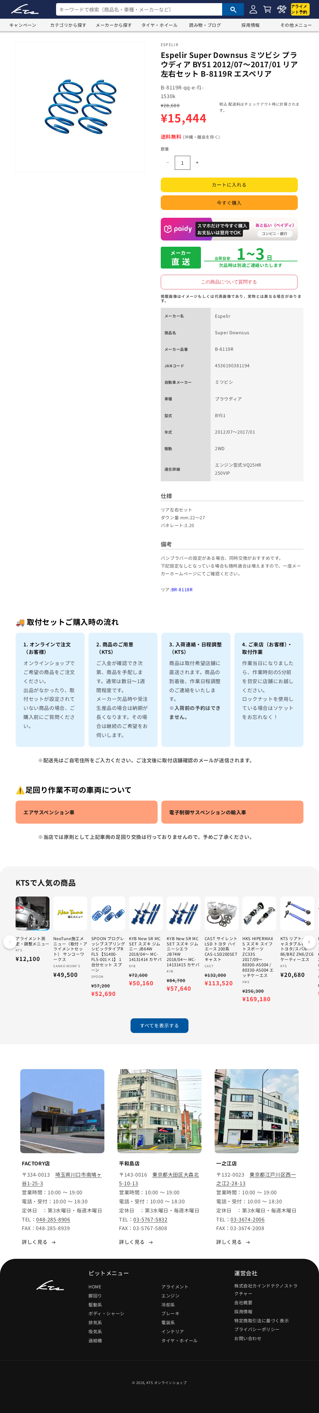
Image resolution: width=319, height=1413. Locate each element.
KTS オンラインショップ (166, 1382)
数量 (165, 149)
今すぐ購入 (229, 202)
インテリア (172, 1331)
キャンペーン (22, 25)
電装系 (168, 1322)
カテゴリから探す (68, 25)
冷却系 (168, 1304)
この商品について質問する (229, 281)
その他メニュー (296, 25)
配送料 (234, 104)
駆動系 (95, 1304)
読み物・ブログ (205, 25)
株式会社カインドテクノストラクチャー (266, 1289)
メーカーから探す (114, 25)
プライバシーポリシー (257, 1329)
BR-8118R (182, 589)
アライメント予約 (299, 9)
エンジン (170, 1295)
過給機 (95, 1340)
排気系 (95, 1322)
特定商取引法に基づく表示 (261, 1320)
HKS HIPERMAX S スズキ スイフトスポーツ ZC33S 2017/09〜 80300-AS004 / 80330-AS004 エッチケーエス (258, 957)
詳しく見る (35, 1241)
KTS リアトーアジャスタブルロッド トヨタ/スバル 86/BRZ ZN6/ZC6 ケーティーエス (297, 949)
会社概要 (243, 1302)
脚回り (95, 1295)
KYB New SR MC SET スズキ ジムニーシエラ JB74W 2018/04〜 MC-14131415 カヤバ (183, 952)
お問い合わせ (248, 1338)
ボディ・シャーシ (106, 1313)
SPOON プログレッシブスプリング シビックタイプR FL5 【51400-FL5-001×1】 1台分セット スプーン (108, 954)
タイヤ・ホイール (159, 25)
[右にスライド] (309, 942)
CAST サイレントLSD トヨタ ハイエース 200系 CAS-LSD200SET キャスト (221, 949)
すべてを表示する (159, 1025)
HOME (94, 1286)
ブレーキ (170, 1313)
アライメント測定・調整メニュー (33, 941)
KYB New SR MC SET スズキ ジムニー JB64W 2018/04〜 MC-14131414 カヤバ (145, 949)
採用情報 (250, 25)
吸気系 (95, 1331)
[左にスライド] (10, 942)
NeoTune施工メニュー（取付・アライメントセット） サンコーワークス (70, 949)
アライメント (175, 1286)
